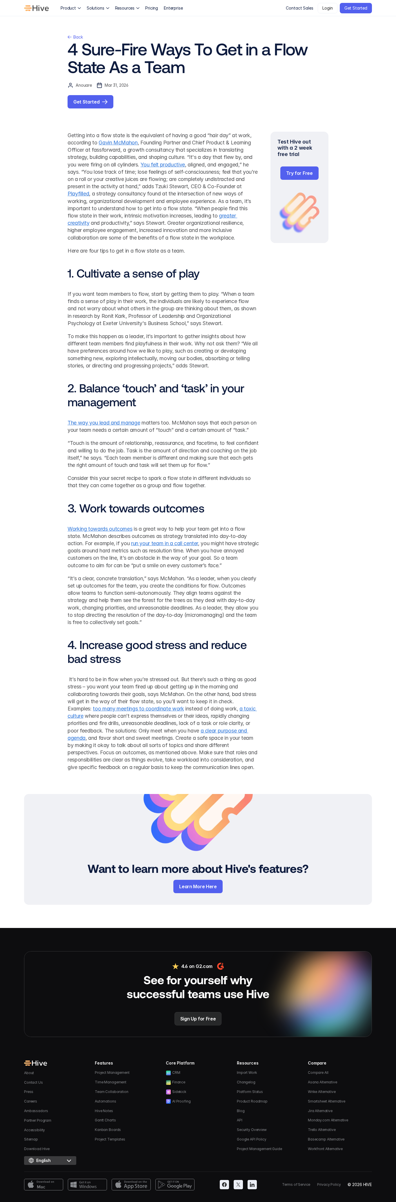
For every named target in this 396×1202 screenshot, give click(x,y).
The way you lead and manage (104, 423)
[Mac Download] (43, 1184)
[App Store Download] (131, 1184)
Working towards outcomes (100, 529)
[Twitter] (238, 1184)
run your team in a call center (164, 543)
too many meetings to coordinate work (138, 709)
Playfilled (78, 194)
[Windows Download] (87, 1184)
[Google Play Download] (175, 1184)
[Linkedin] (252, 1184)
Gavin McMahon (118, 142)
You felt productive (163, 165)
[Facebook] (224, 1184)
